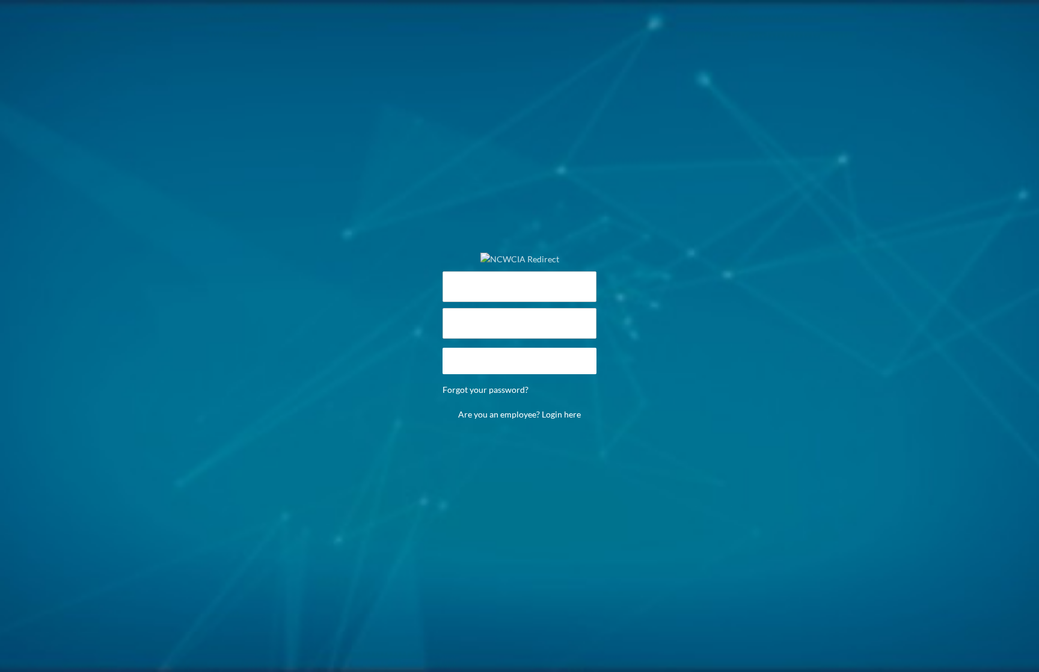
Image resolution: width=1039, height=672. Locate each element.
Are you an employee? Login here (519, 414)
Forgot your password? (486, 389)
